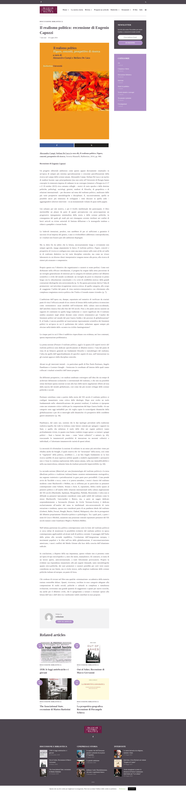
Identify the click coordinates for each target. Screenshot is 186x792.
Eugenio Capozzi (59, 163)
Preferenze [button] (122, 789)
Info (141, 10)
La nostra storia (77, 10)
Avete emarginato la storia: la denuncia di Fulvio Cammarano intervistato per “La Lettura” (133, 772)
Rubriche (114, 10)
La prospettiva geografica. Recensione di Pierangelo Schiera (90, 709)
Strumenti (125, 10)
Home (65, 10)
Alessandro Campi (47, 153)
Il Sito (135, 10)
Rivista (87, 10)
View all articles (64, 621)
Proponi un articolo (101, 10)
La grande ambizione (92, 760)
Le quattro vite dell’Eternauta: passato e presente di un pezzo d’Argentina (95, 753)
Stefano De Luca (63, 153)
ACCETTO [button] (132, 789)
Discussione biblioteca (51, 21)
